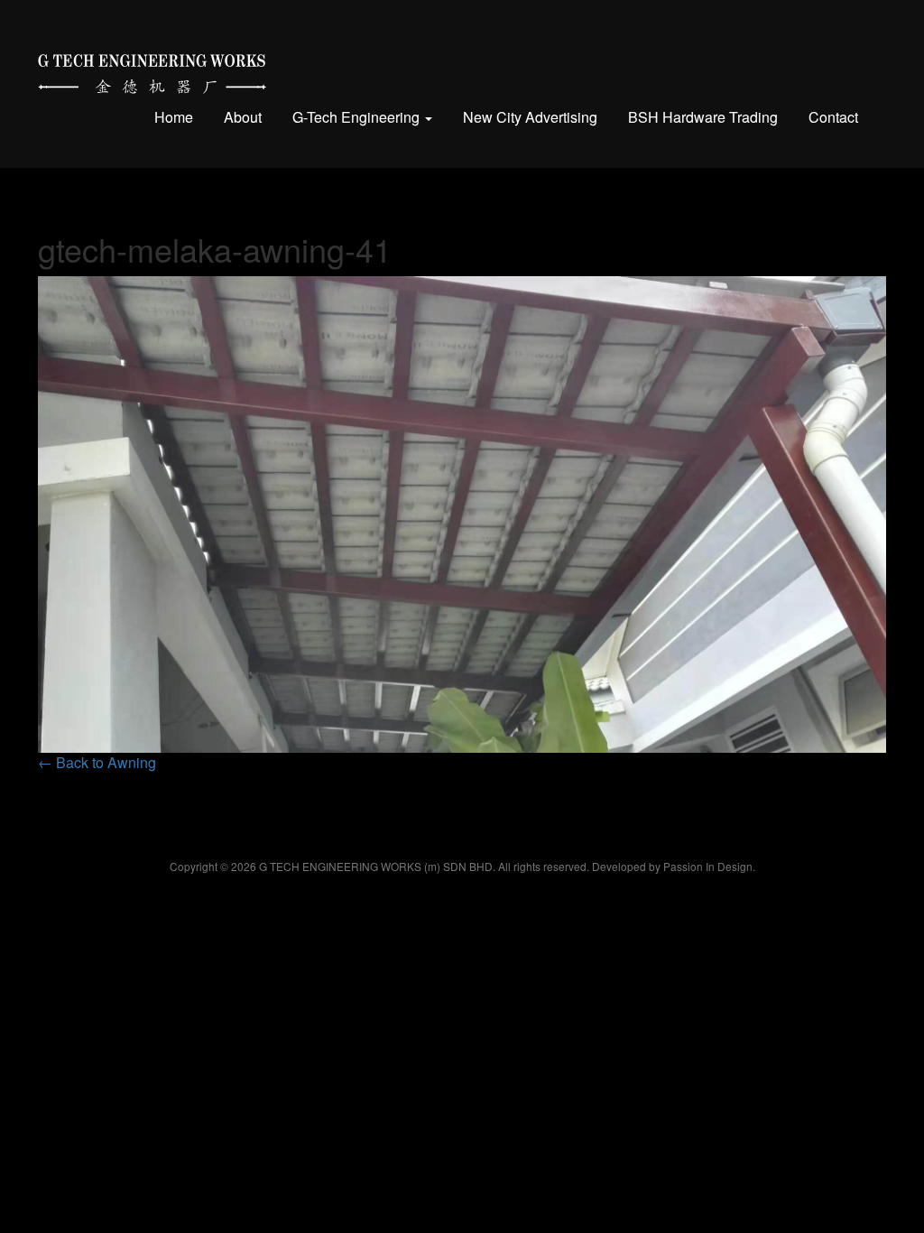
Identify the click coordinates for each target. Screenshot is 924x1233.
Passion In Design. (709, 866)
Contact (833, 117)
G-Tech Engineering (357, 117)
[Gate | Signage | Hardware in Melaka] (152, 69)
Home (173, 117)
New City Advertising (530, 117)
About (243, 117)
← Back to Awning (97, 762)
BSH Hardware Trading (703, 117)
